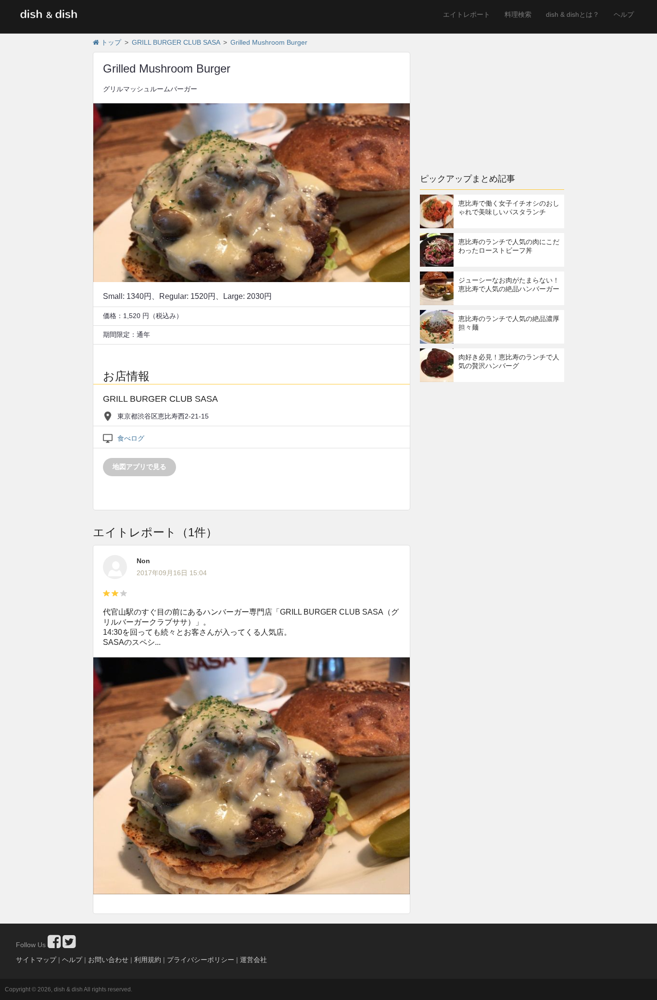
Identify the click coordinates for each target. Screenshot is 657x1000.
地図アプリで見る (139, 466)
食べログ (130, 438)
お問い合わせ (108, 959)
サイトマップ (36, 959)
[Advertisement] (492, 98)
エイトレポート (466, 14)
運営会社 (253, 959)
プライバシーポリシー (200, 959)
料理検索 (518, 14)
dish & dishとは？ (572, 14)
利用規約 (147, 959)
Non (143, 561)
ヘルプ (624, 14)
